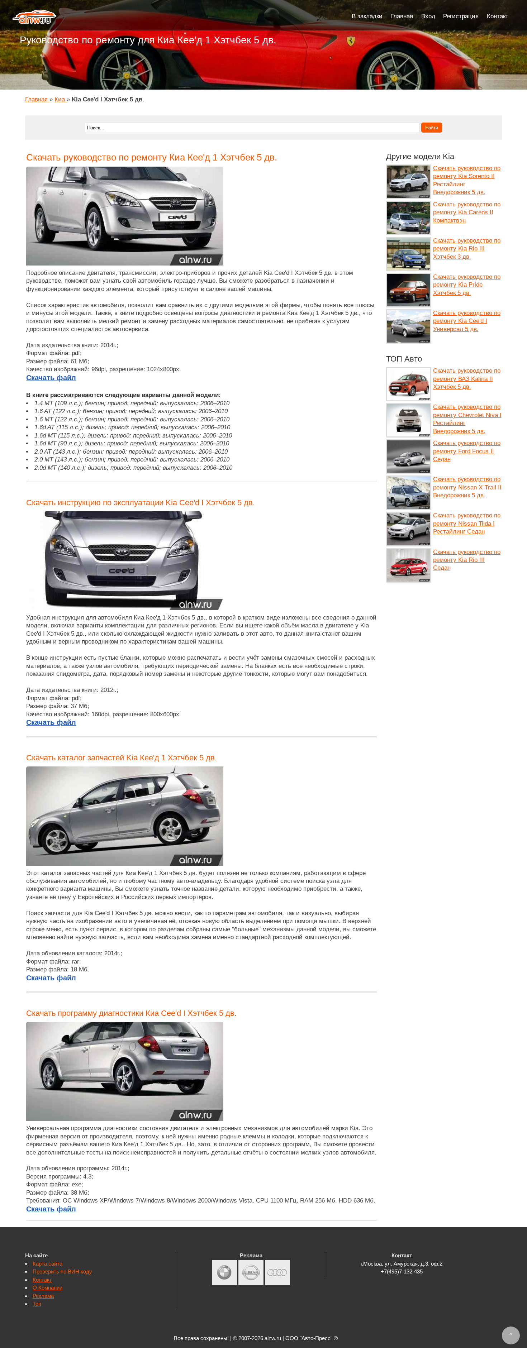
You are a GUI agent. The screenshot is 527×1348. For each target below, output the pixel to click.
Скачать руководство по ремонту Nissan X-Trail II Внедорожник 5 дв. (467, 487)
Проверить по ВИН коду (62, 1271)
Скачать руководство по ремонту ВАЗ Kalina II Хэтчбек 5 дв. (466, 378)
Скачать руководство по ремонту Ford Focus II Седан (466, 451)
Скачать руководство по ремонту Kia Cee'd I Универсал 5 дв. (466, 321)
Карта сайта (47, 1264)
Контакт (497, 16)
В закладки (367, 16)
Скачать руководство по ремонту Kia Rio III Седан (466, 560)
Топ (37, 1304)
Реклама (43, 1296)
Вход (428, 16)
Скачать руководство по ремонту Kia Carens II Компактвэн (466, 212)
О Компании (47, 1288)
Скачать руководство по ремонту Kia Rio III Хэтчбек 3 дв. (466, 248)
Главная (401, 16)
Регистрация (461, 16)
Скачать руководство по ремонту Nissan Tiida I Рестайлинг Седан (466, 523)
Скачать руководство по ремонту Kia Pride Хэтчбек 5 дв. (466, 284)
